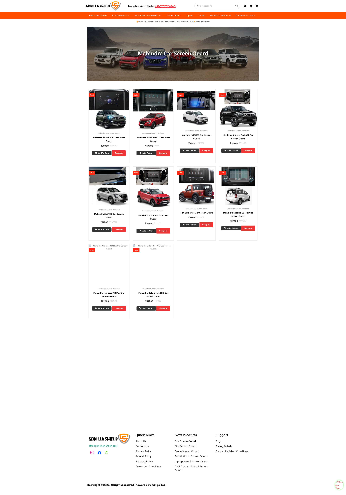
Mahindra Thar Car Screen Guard (196, 212)
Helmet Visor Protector (220, 15)
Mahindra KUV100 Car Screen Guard (196, 137)
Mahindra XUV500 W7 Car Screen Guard (153, 139)
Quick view (112, 111)
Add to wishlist (105, 111)
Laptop (189, 15)
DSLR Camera (173, 15)
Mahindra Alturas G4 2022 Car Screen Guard (238, 137)
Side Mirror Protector (245, 15)
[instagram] (92, 453)
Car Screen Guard (120, 15)
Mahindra (101, 133)
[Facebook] (100, 453)
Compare (119, 153)
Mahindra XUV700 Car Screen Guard (109, 216)
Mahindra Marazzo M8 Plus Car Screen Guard (109, 294)
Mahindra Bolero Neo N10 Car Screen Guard (153, 294)
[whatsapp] (107, 453)
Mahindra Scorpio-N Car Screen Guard (109, 139)
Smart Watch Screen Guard (148, 15)
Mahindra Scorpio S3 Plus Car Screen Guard (238, 214)
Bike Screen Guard (98, 15)
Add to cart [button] (103, 153)
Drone (201, 15)
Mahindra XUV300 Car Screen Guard (153, 217)
